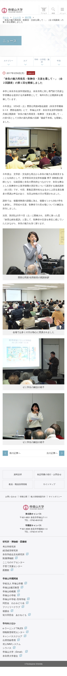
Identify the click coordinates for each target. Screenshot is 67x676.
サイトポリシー (55, 496)
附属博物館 (8, 558)
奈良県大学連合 (10, 655)
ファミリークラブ (11, 606)
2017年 (28, 17)
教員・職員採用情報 (18, 484)
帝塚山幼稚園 (9, 591)
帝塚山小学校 (9, 595)
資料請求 (18, 474)
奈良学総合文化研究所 (13, 554)
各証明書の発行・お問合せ (49, 474)
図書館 (6, 570)
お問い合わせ (11, 496)
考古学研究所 (9, 546)
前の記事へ (15, 452)
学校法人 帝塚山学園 (13, 583)
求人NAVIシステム (12, 643)
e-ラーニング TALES (13, 628)
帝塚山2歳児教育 (11, 587)
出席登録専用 (9, 640)
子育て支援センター (12, 566)
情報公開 (23, 496)
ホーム (6, 17)
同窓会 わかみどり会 (13, 603)
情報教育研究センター (13, 632)
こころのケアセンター (13, 562)
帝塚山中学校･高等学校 (14, 599)
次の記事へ (52, 452)
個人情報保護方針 (38, 496)
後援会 (6, 610)
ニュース (17, 17)
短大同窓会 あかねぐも (15, 614)
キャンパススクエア (12, 636)
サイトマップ (49, 484)
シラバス (7, 647)
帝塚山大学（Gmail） (13, 651)
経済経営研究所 (10, 550)
